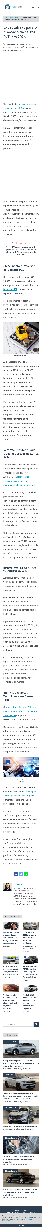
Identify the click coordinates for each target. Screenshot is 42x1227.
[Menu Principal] (33, 7)
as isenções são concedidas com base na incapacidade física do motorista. (19, 480)
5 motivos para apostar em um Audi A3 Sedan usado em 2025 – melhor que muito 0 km (20, 1192)
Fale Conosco (30, 1212)
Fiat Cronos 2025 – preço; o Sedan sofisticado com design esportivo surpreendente (11, 937)
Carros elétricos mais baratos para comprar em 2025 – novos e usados (11, 970)
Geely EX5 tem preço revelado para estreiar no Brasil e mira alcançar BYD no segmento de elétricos (21, 251)
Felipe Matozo (19, 884)
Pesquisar (36, 1024)
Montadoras (9, 1075)
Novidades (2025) (16, 17)
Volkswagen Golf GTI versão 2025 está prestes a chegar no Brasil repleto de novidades (10, 1002)
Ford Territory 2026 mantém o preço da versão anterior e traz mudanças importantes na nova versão (30, 940)
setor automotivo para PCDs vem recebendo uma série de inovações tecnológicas (20, 711)
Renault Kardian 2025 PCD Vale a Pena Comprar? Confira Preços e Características (30, 972)
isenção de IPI (10, 289)
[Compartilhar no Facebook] (16, 874)
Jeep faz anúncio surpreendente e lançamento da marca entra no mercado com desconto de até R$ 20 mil (20, 1096)
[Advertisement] (21, 77)
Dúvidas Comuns (11, 1138)
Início (7, 17)
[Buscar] (38, 7)
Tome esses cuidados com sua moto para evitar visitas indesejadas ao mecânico (18, 1159)
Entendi (21, 1225)
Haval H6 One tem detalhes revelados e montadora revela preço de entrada (20, 1127)
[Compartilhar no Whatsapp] (26, 874)
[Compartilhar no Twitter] (21, 874)
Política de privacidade (15, 1212)
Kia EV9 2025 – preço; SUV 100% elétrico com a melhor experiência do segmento (30, 1002)
